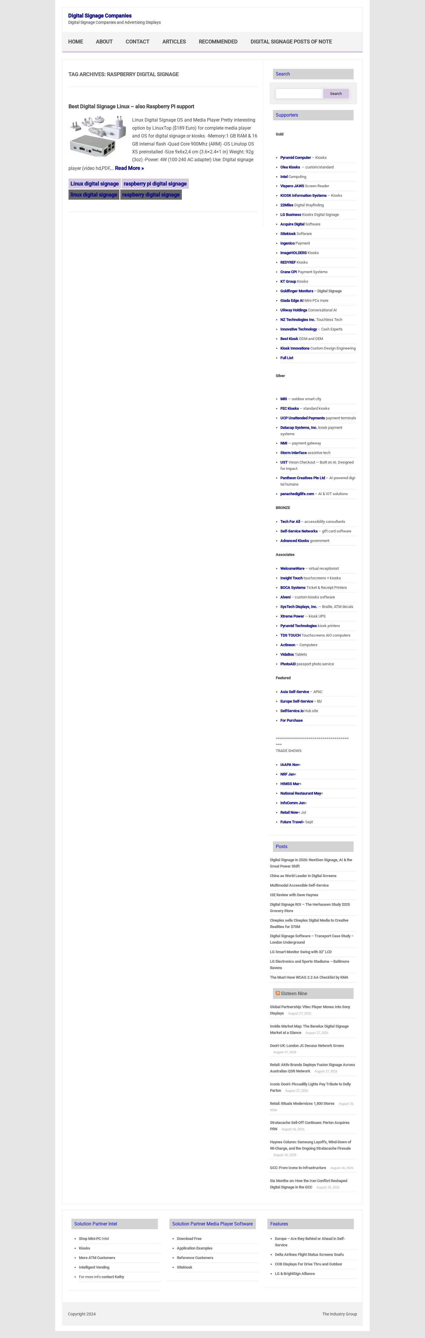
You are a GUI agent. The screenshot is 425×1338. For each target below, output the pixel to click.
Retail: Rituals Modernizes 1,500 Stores (302, 1103)
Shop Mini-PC (90, 1238)
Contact (137, 41)
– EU (301, 701)
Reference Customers (195, 1258)
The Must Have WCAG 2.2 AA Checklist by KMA (309, 977)
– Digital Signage (311, 291)
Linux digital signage (95, 184)
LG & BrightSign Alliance (295, 1273)
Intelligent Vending (94, 1267)
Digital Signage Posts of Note (291, 41)
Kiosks (84, 1248)
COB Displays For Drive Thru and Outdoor (308, 1264)
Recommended (218, 41)
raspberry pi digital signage (155, 184)
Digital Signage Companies (100, 15)
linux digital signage (94, 195)
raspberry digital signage (151, 195)
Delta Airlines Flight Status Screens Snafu (309, 1254)
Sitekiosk (184, 1267)
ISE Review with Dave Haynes (294, 895)
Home (75, 41)
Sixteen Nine (294, 993)
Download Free (189, 1238)
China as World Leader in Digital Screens (303, 876)
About (104, 41)
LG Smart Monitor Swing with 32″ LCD (301, 952)
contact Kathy (112, 1277)
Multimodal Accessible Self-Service (299, 885)
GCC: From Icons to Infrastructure (298, 1168)
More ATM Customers (97, 1258)
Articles (174, 41)
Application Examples (194, 1248)
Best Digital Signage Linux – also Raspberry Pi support (131, 106)
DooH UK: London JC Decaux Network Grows (307, 1045)
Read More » (129, 168)
